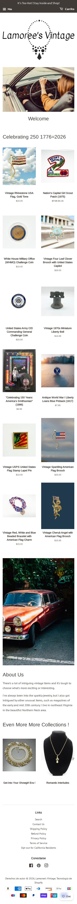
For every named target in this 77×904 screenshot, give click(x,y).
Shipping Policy (38, 828)
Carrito (69, 9)
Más (9, 9)
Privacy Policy (38, 838)
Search (38, 819)
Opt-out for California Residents (38, 847)
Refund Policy (38, 833)
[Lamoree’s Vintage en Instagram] (46, 866)
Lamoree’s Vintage (46, 878)
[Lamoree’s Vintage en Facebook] (31, 866)
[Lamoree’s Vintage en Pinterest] (39, 866)
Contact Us (38, 824)
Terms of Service (38, 843)
